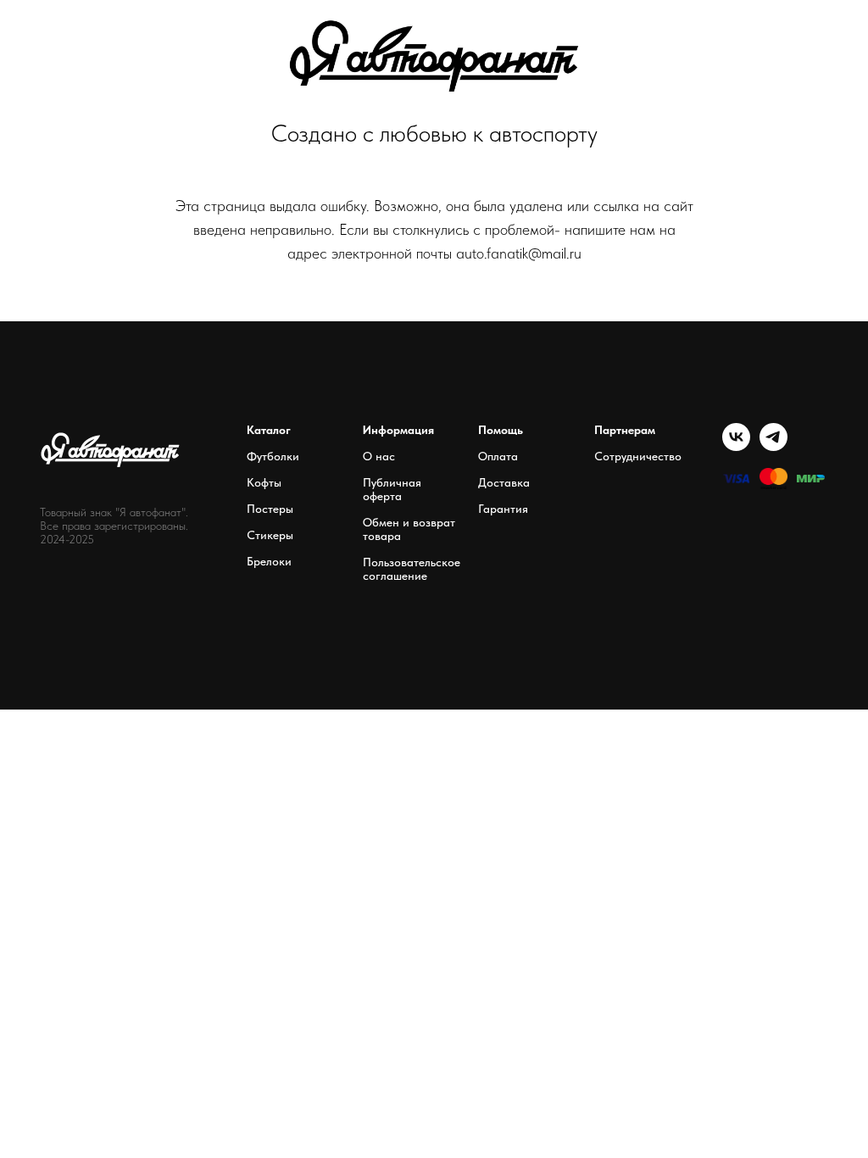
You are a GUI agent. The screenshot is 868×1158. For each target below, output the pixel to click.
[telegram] (773, 446)
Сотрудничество (638, 456)
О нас (379, 456)
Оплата (498, 456)
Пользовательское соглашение (411, 568)
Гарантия (503, 508)
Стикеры (270, 535)
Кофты (264, 482)
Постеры (270, 508)
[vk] (736, 446)
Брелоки (269, 561)
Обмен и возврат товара (409, 529)
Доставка (504, 482)
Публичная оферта (392, 489)
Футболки (273, 456)
